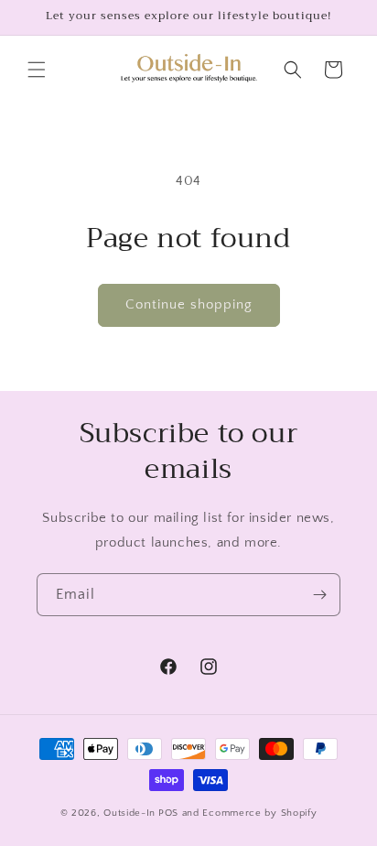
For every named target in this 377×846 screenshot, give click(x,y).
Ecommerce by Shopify (259, 813)
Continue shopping (189, 304)
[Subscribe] (319, 594)
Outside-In (129, 813)
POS (168, 813)
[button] (36, 69)
